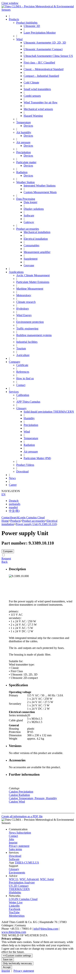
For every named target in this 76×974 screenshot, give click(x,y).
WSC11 (13, 879)
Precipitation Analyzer (22, 882)
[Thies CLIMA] (38, 9)
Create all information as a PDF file (22, 816)
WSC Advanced (29, 879)
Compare (8, 551)
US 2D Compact (18, 885)
